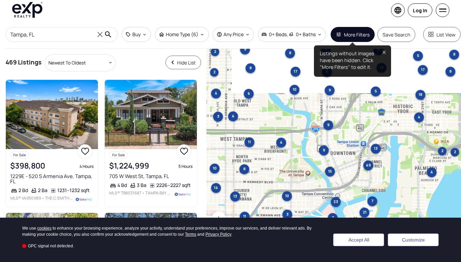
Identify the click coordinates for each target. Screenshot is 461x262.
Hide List (186, 62)
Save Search (396, 34)
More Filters (357, 34)
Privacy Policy (218, 234)
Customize (413, 240)
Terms (190, 234)
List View (446, 34)
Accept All (358, 240)
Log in (420, 10)
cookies (44, 228)
